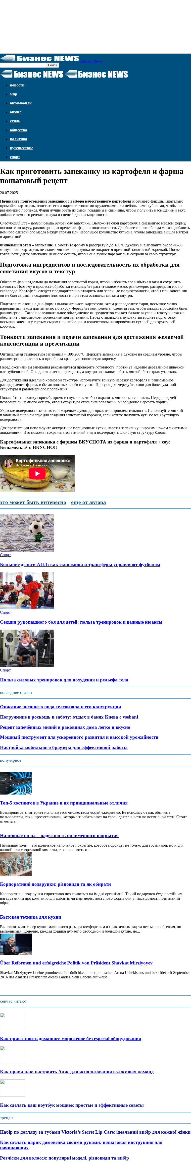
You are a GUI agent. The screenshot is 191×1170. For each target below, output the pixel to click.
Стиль (15, 121)
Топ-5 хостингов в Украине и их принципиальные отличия (64, 802)
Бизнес (15, 112)
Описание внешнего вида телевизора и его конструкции (60, 706)
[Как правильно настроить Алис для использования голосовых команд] (12, 1062)
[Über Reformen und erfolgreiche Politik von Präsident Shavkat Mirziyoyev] (16, 953)
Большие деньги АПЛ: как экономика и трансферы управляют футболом (80, 564)
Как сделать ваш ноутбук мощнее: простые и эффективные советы (72, 1105)
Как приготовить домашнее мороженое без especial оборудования (70, 1038)
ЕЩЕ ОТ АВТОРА (88, 502)
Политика (18, 139)
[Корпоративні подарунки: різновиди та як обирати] (16, 875)
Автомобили (21, 103)
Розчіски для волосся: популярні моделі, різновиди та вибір (64, 1158)
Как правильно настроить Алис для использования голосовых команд (77, 1071)
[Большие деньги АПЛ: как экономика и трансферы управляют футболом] (27, 550)
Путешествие (21, 148)
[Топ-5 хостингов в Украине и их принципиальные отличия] (16, 793)
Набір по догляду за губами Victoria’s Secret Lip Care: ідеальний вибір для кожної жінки (95, 1132)
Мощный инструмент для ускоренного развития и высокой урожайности (79, 737)
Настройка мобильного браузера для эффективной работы (64, 747)
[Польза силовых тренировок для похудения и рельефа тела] (27, 665)
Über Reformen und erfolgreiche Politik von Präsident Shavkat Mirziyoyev (76, 962)
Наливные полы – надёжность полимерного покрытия (59, 835)
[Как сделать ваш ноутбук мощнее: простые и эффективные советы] (12, 1095)
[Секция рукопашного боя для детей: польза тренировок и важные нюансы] (27, 608)
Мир (13, 94)
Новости (17, 85)
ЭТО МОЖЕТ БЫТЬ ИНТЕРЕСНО (33, 502)
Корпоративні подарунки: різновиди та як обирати (55, 884)
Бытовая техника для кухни (30, 917)
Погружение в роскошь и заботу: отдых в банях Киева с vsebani (69, 717)
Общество (18, 130)
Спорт (15, 157)
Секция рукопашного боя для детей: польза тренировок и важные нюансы (81, 622)
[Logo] (32, 78)
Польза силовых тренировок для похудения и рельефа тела (64, 679)
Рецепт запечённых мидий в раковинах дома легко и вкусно (65, 727)
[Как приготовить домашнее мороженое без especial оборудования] (12, 1029)
